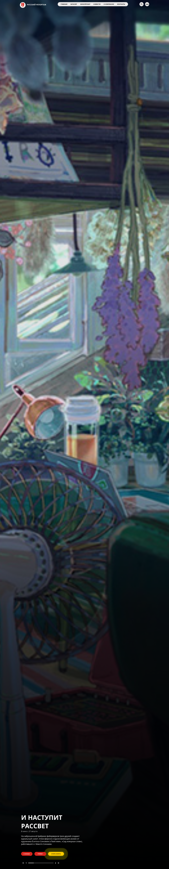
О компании (109, 4)
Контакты (121, 4)
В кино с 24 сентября (30, 841)
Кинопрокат (85, 4)
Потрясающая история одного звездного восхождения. (47, 846)
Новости (97, 4)
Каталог (74, 4)
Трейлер (40, 855)
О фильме (27, 855)
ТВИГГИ (33, 836)
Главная (64, 4)
